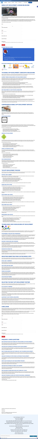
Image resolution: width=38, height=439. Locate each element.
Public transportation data (13, 408)
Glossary (21, 423)
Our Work (13, 2)
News (29, 423)
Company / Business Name (5, 27)
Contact (17, 423)
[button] (37, 6)
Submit (3, 336)
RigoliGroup (21, 418)
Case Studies (32, 423)
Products (16, 2)
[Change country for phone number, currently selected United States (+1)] (2, 31)
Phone (2, 30)
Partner (28, 423)
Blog (7, 423)
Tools (19, 423)
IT (10, 74)
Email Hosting (30, 422)
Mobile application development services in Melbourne (7, 78)
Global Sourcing (21, 422)
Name (2, 315)
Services (10, 423)
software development (6, 74)
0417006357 (21, 419)
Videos (12, 423)
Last (12, 26)
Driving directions (7, 408)
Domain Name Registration (16, 422)
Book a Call (30, 2)
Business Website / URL (4, 327)
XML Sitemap (20, 427)
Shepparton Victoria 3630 (20, 433)
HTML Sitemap (17, 427)
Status (26, 423)
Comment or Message (4, 38)
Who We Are (20, 2)
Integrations (23, 423)
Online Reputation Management (9, 422)
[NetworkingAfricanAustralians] (4, 69)
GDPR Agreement (4, 41)
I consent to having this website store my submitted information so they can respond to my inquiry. (12, 42)
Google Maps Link (3, 408)
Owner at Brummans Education (12, 59)
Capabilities (5, 2)
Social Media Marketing (25, 422)
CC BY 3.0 (4, 412)
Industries (9, 2)
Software (6, 423)
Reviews (15, 423)
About (13, 423)
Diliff (2, 412)
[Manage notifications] (36, 437)
